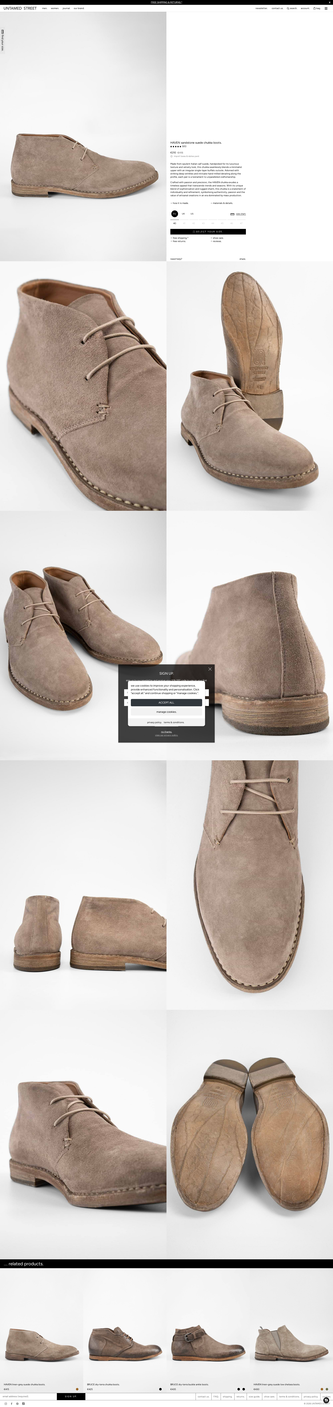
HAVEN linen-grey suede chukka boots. (24, 1384)
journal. (66, 8)
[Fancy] (23, 1403)
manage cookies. (166, 711)
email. (176, 254)
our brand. (79, 8)
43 (203, 223)
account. (305, 8)
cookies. (326, 1396)
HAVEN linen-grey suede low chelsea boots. (277, 1384)
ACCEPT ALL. (166, 702)
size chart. (241, 214)
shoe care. (269, 1396)
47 (241, 223)
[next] (328, 1310)
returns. (240, 1396)
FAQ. (216, 1396)
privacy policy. (154, 722)
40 (174, 223)
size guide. (254, 1396)
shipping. (227, 1396)
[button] (326, 1400)
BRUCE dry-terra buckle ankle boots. (189, 1384)
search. (293, 8)
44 (212, 223)
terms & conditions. (174, 722)
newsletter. (262, 8)
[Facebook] (11, 1403)
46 (231, 223)
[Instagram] (6, 1403)
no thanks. (166, 731)
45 (222, 223)
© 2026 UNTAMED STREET (317, 1403)
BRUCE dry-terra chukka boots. (103, 1384)
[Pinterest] (17, 1403)
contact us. (277, 8)
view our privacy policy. (166, 735)
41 (184, 223)
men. (44, 8)
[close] (210, 669)
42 (193, 223)
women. (55, 8)
